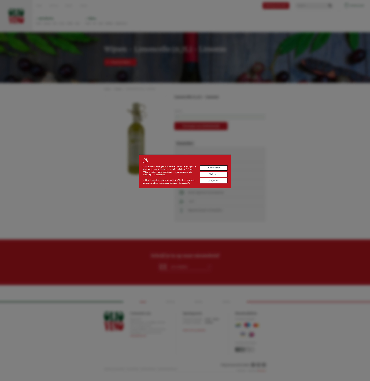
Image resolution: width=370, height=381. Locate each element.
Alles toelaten (214, 168)
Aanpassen (214, 180)
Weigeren (213, 174)
